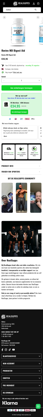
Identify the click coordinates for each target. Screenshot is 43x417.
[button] (4, 3)
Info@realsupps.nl (8, 334)
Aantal (4, 76)
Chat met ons (17, 72)
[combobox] (22, 9)
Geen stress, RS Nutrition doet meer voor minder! (21, 98)
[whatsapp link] (38, 406)
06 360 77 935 (7, 336)
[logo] (21, 3)
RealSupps (18, 414)
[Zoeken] (35, 9)
